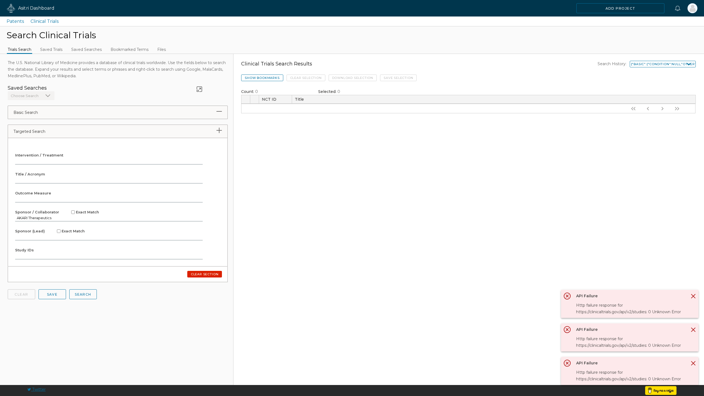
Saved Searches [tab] (86, 49)
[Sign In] (692, 8)
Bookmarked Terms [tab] (129, 49)
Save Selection (398, 78)
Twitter (38, 389)
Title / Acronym (30, 174)
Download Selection (352, 78)
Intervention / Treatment (39, 155)
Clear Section (204, 274)
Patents (15, 21)
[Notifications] (677, 8)
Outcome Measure (33, 193)
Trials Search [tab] (19, 49)
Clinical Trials (45, 21)
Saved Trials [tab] (51, 49)
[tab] (219, 111)
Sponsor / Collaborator (57, 212)
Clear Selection (306, 78)
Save (52, 294)
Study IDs (24, 250)
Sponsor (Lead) (50, 231)
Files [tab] (161, 49)
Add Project (621, 8)
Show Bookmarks (262, 78)
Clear (21, 294)
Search (83, 294)
